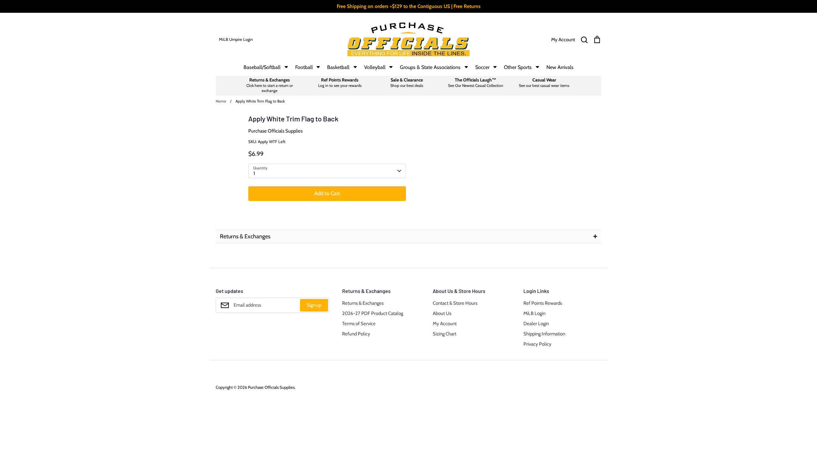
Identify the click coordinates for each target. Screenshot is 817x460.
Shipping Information (544, 334)
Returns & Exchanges (363, 303)
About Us (442, 313)
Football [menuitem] (304, 67)
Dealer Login (536, 323)
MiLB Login (534, 313)
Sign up (314, 305)
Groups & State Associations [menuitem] (430, 67)
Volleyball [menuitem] (375, 67)
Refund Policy (356, 334)
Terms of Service (359, 323)
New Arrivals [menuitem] (559, 67)
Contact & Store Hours (455, 303)
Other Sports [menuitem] (518, 67)
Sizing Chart (444, 334)
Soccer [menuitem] (482, 67)
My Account (445, 323)
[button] (408, 236)
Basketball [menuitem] (338, 67)
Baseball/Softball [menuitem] (262, 67)
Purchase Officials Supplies (275, 131)
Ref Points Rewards (542, 303)
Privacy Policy (537, 344)
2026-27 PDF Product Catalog (372, 313)
